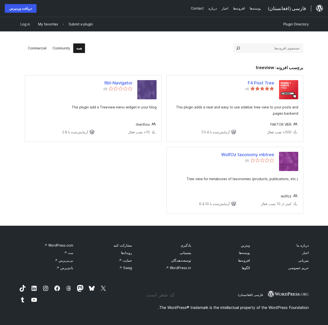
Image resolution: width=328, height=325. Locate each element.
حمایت (125, 260)
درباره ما (303, 245)
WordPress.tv (178, 268)
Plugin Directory (296, 24)
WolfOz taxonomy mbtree (247, 154)
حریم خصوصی (298, 268)
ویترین (245, 245)
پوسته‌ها (244, 253)
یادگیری (186, 245)
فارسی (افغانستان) (250, 295)
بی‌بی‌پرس (64, 260)
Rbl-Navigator (118, 82)
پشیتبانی (185, 253)
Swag (125, 268)
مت (68, 253)
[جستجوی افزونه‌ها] (238, 48)
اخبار (305, 253)
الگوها (246, 268)
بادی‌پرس (64, 268)
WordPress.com (58, 245)
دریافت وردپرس (20, 8)
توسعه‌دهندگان (181, 260)
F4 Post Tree (261, 82)
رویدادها (126, 253)
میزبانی (303, 260)
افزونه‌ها (244, 260)
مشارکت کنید (122, 245)
